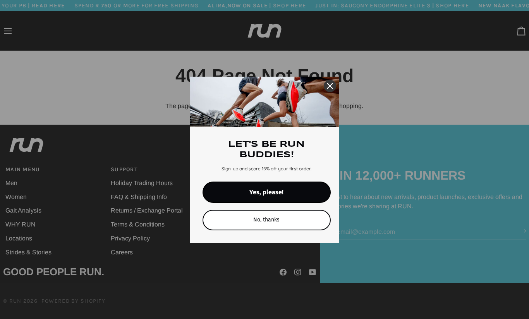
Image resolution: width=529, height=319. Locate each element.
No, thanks (266, 219)
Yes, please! (266, 192)
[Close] (330, 86)
